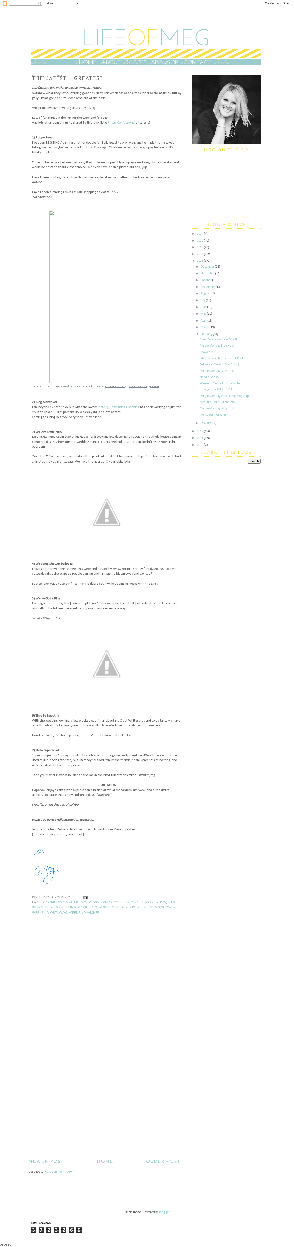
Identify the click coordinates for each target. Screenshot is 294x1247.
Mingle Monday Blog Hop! (217, 345)
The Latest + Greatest (213, 415)
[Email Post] (85, 897)
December (208, 266)
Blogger (164, 1212)
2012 (200, 431)
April (204, 320)
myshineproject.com (115, 386)
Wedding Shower (159, 907)
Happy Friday (154, 902)
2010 (200, 445)
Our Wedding (107, 907)
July (203, 300)
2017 (200, 234)
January (206, 423)
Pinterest (92, 386)
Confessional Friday (66, 902)
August (206, 293)
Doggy (93, 902)
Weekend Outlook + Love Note (220, 383)
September (208, 287)
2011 (200, 438)
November (208, 273)
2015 (200, 247)
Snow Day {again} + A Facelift (219, 339)
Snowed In (207, 352)
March (205, 327)
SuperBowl (131, 907)
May (204, 314)
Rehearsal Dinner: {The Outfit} (219, 364)
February (207, 334)
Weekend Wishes (84, 913)
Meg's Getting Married (71, 907)
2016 (200, 241)
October (206, 280)
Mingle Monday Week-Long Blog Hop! (225, 396)
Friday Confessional (122, 122)
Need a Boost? (209, 377)
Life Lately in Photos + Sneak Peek (221, 358)
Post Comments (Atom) (60, 1172)
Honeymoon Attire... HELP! (217, 389)
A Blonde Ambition (75, 386)
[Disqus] (104, 985)
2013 (200, 260)
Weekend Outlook (49, 913)
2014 (200, 254)
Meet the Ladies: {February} (218, 402)
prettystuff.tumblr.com (51, 386)
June (204, 307)
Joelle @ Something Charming (118, 407)
